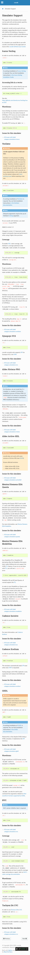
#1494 (21, 458)
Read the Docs (8, 952)
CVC (20, 909)
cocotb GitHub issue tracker (17, 46)
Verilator (20, 199)
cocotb (16, 2)
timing (11, 215)
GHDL (20, 725)
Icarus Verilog (22, 71)
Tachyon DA (14, 909)
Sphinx (10, 950)
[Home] (2, 8)
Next (24, 938)
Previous (7, 938)
